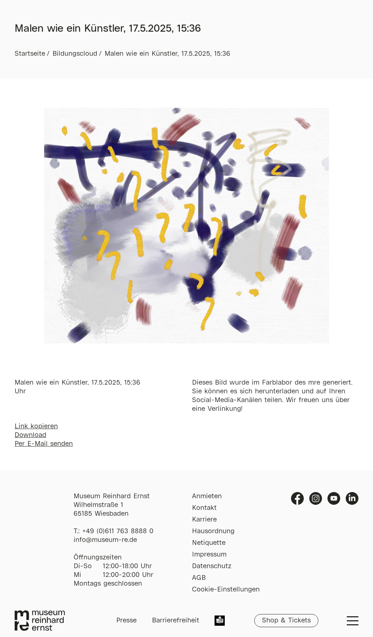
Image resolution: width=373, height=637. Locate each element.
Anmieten (207, 496)
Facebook (297, 498)
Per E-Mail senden (44, 444)
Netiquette (208, 543)
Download (30, 435)
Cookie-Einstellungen (226, 590)
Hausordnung (213, 531)
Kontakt (204, 508)
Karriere (204, 520)
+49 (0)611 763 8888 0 (117, 531)
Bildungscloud (74, 54)
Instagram (315, 498)
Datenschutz (211, 566)
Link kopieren (36, 426)
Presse (126, 621)
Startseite (30, 54)
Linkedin (352, 498)
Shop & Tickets (286, 621)
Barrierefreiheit (175, 621)
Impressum (209, 555)
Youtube (333, 498)
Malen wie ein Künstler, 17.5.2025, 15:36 (167, 54)
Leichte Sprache (219, 621)
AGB (199, 578)
